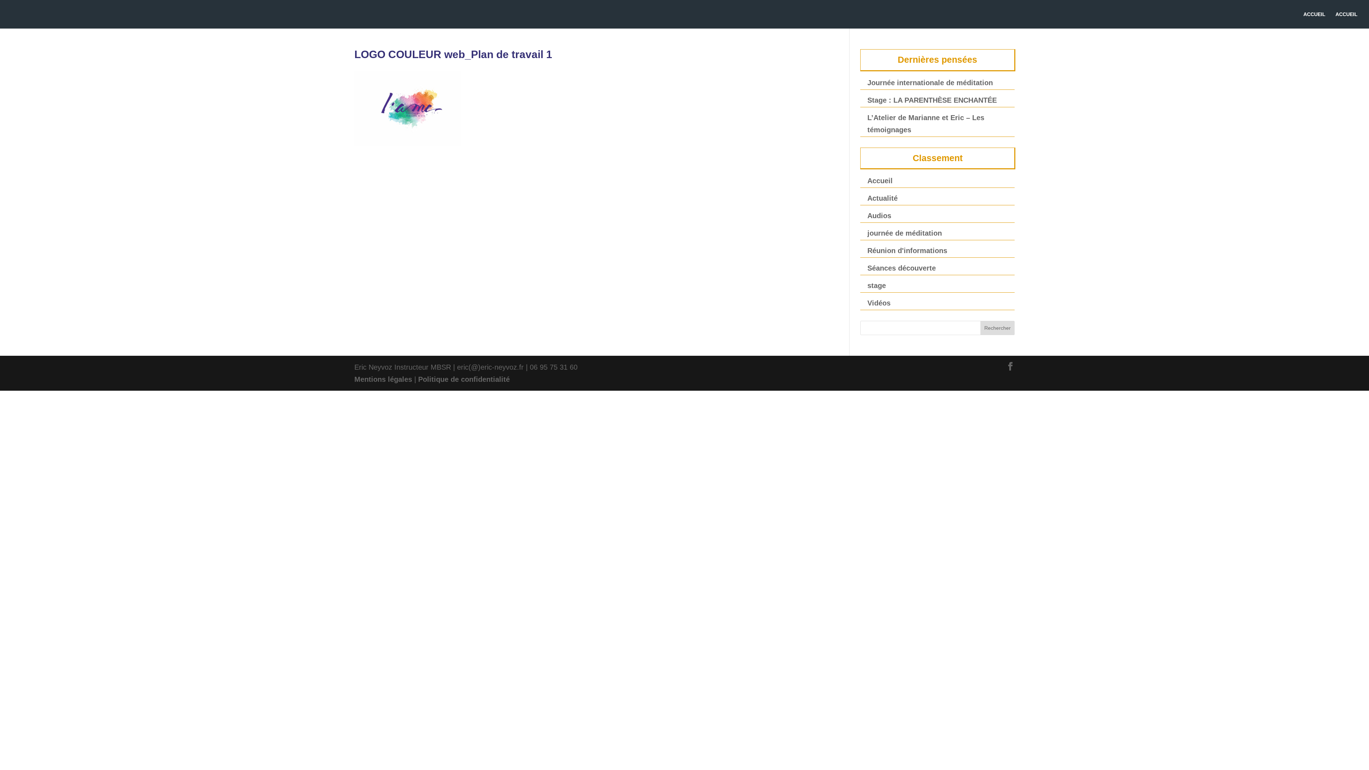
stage (876, 285)
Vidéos (879, 303)
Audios (879, 216)
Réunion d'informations (907, 251)
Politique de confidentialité (464, 379)
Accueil (880, 181)
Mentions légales (383, 379)
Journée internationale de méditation (930, 83)
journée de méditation (904, 233)
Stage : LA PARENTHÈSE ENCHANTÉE (932, 100)
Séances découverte (901, 268)
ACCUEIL (1314, 14)
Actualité (882, 198)
